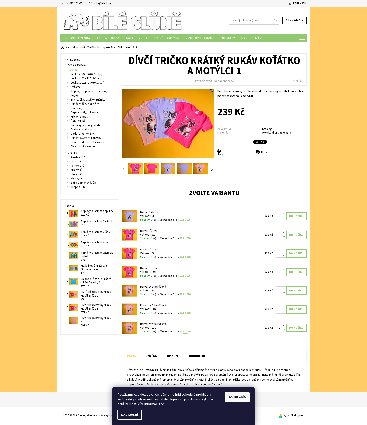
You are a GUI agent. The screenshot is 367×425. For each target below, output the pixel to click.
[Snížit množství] (284, 218)
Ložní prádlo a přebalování (87, 142)
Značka (151, 356)
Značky (72, 153)
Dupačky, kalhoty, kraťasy (87, 125)
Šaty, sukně (78, 121)
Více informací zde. (151, 404)
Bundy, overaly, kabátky (86, 138)
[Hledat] (275, 21)
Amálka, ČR (78, 157)
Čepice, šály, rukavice (85, 112)
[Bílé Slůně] (122, 20)
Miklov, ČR (77, 170)
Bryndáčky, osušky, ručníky (88, 100)
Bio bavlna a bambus (84, 129)
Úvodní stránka (77, 38)
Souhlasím (237, 397)
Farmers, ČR (78, 166)
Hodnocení (197, 356)
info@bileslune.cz (104, 3)
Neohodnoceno (224, 81)
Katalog (133, 38)
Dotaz (265, 152)
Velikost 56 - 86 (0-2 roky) (86, 74)
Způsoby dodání (199, 38)
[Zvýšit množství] (284, 214)
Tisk (220, 154)
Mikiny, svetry (79, 117)
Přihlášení (300, 3)
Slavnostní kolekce (83, 146)
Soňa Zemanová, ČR (83, 183)
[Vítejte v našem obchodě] (63, 47)
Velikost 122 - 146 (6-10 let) (87, 83)
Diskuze (173, 356)
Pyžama (76, 87)
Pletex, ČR (77, 174)
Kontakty (227, 38)
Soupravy (77, 108)
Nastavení (129, 414)
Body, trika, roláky (82, 134)
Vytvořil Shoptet (293, 416)
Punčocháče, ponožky (85, 104)
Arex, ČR (298, 81)
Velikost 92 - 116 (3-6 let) (86, 78)
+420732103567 (73, 3)
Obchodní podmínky (162, 38)
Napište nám (251, 38)
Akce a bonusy (108, 38)
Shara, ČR (77, 178)
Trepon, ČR (78, 187)
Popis (131, 356)
